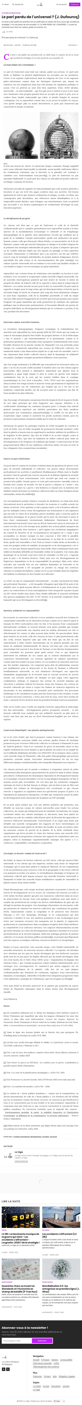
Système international (11, 13)
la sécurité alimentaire (58, 1115)
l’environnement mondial (17, 1112)
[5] (33, 494)
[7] (60, 677)
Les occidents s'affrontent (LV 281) (59, 1235)
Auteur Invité (7, 1307)
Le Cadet (37, 1386)
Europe (46, 1386)
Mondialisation (36, 1137)
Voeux (4, 1230)
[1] (46, 175)
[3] (72, 260)
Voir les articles (21, 1161)
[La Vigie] (4, 32)
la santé (35, 1112)
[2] (59, 250)
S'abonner (75, 4)
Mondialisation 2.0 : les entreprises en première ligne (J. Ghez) (60, 1288)
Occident (45, 1137)
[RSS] (8, 1369)
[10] (70, 979)
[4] (48, 412)
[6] (46, 600)
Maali (49, 1401)
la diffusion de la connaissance (31, 1115)
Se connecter (61, 4)
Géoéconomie (7, 1282)
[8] (63, 798)
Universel (53, 1137)
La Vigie (9, 32)
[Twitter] (3, 1369)
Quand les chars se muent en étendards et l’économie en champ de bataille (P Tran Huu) (19, 1288)
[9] (51, 937)
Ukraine (66, 1386)
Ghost (42, 1401)
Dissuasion (56, 1386)
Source (5, 163)
